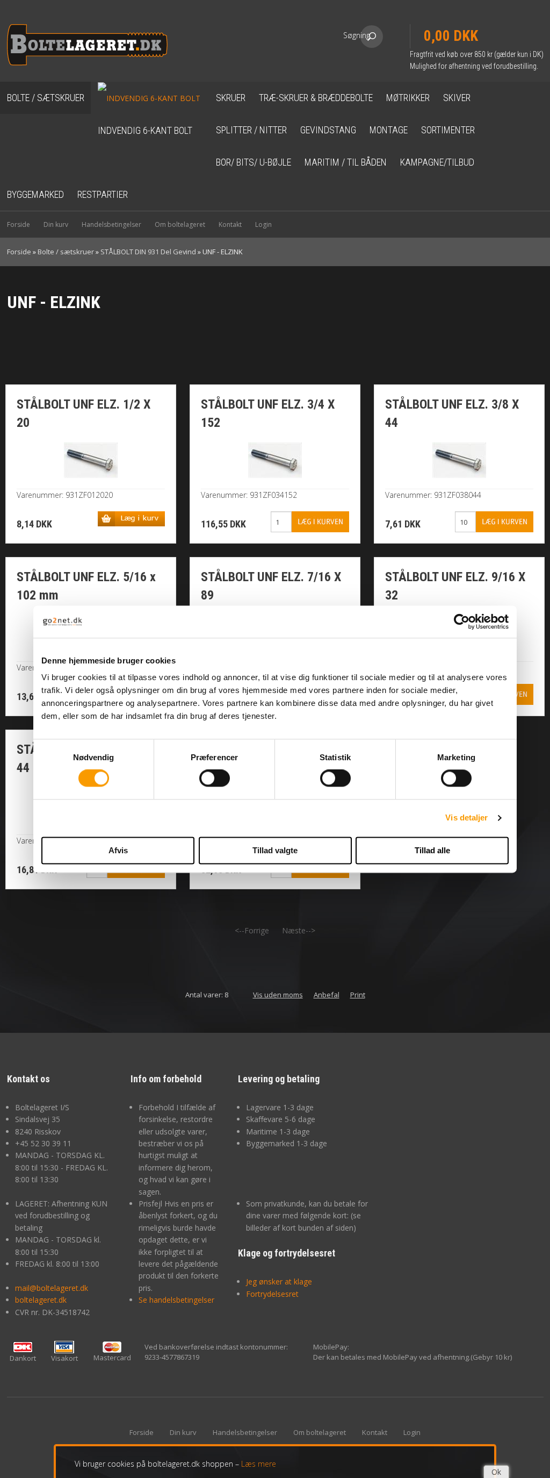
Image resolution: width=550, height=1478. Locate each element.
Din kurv (56, 224)
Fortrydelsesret (272, 1294)
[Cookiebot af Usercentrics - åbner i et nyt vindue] (462, 621)
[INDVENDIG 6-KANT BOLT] (149, 97)
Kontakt (230, 224)
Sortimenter (448, 129)
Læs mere (258, 1464)
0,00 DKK (451, 36)
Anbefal (326, 994)
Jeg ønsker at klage (279, 1281)
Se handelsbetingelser (176, 1300)
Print (357, 994)
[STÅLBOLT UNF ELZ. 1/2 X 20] (91, 459)
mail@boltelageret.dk (51, 1288)
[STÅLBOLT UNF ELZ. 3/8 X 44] (459, 459)
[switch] (214, 778)
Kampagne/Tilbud (437, 162)
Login (263, 224)
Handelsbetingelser (111, 224)
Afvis (118, 850)
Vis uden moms (278, 994)
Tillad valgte (275, 850)
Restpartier (102, 194)
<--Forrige (252, 930)
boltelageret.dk (41, 1300)
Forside (18, 224)
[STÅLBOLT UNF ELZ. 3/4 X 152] (275, 459)
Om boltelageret (180, 224)
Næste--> (298, 930)
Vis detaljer (466, 818)
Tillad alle (432, 850)
